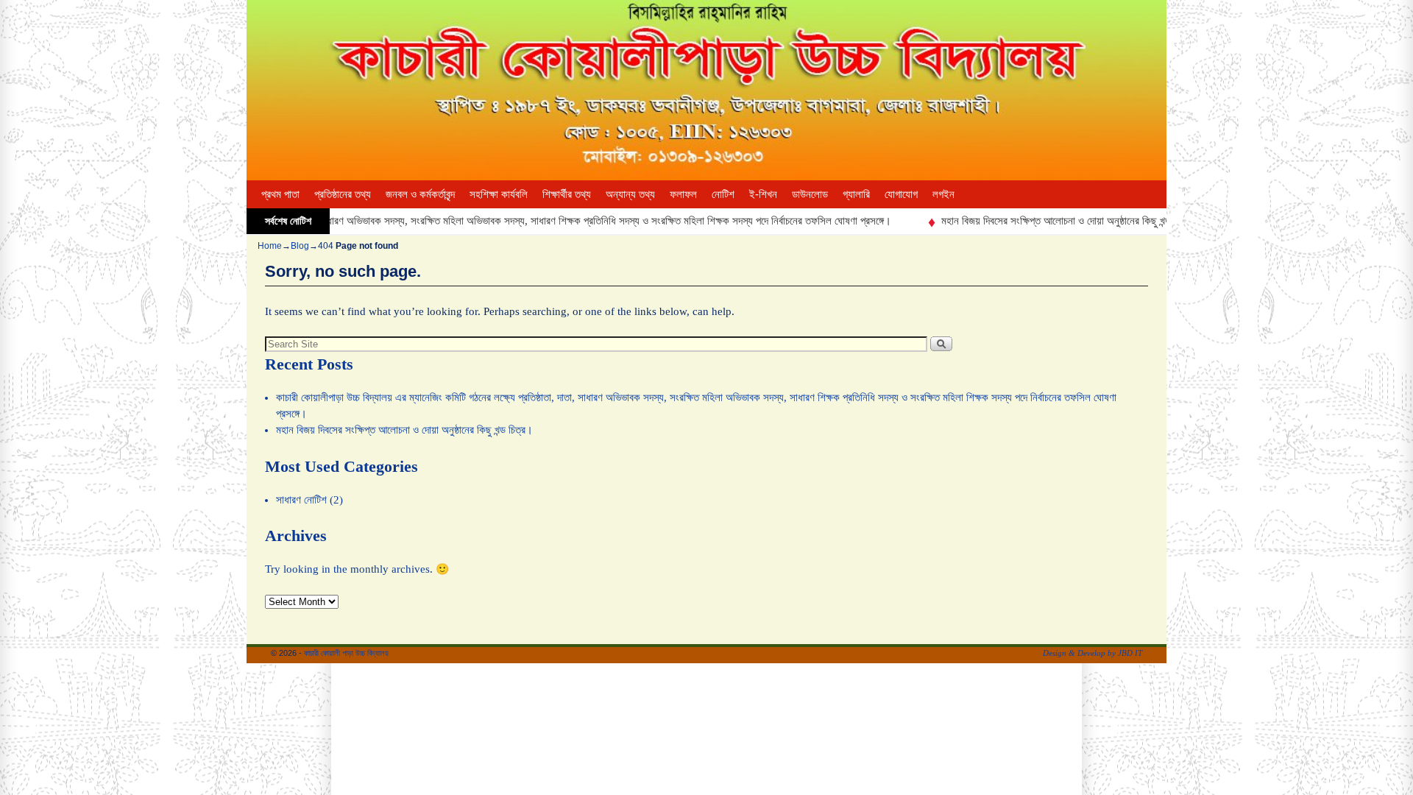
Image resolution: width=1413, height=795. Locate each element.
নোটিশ (723, 194)
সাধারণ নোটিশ (301, 500)
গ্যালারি (856, 194)
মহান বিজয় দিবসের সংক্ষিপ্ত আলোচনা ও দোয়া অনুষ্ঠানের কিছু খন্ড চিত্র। (1049, 221)
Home (270, 246)
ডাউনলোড (810, 194)
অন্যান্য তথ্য (630, 194)
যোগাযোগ (901, 194)
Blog (300, 246)
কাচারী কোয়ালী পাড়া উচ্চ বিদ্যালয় (346, 653)
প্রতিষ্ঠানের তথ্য (342, 194)
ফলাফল (683, 194)
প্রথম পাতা (280, 194)
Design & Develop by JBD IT (1092, 653)
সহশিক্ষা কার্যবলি (499, 194)
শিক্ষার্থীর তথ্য (566, 194)
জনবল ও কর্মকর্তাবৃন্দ (420, 194)
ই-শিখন (763, 194)
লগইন (943, 194)
